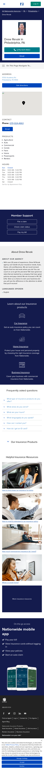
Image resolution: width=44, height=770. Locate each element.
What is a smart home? (10, 583)
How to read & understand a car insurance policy (20, 521)
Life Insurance (32, 728)
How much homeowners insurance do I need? (19, 551)
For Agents (33, 718)
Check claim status (25, 227)
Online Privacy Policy (12, 745)
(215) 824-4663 (16, 123)
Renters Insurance (8, 732)
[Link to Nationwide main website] (22, 5)
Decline (22, 766)
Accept (22, 762)
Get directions (22, 85)
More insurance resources (25, 599)
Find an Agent (6, 718)
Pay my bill (27, 232)
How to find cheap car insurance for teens (17, 490)
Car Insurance (20, 323)
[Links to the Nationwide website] (4, 702)
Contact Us (23, 718)
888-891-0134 (6, 707)
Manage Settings (22, 758)
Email (22, 56)
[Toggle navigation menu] (3, 65)
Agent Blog (6, 722)
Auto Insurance (7, 728)
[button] (23, 103)
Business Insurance (21, 372)
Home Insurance (20, 346)
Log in (35, 4)
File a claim (27, 222)
